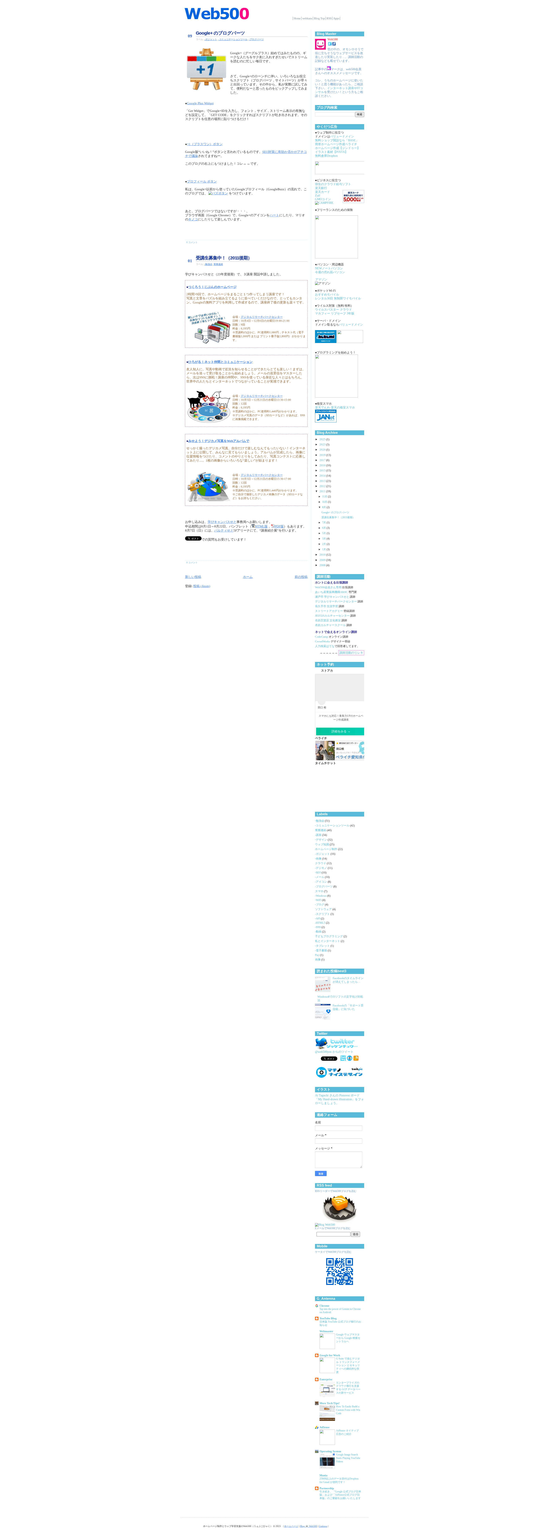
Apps (336, 18)
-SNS (318, 927)
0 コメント (192, 242)
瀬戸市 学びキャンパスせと (332, 596)
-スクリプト (322, 914)
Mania (323, 1475)
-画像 (318, 858)
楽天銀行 (321, 188)
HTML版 (261, 526)
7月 (324, 522)
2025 (323, 439)
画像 (318, 959)
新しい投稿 (193, 577)
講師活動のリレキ (351, 652)
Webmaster (326, 1331)
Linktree (323, 1526)
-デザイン (321, 839)
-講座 (318, 835)
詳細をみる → (341, 731)
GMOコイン (323, 199)
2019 (323, 455)
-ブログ (320, 904)
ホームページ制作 (326, 849)
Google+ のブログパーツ (220, 33)
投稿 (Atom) (201, 586)
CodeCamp (321, 636)
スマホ (319, 891)
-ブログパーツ (256, 39)
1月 (324, 549)
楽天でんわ (322, 407)
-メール (320, 877)
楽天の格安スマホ (343, 407)
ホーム (248, 577)
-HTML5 (320, 922)
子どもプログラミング (329, 936)
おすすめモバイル (327, 294)
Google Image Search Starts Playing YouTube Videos (348, 1458)
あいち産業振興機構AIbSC (331, 592)
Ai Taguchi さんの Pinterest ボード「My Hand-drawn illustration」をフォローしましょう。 (339, 1099)
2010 (323, 554)
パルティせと (224, 530)
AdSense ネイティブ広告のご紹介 (347, 1432)
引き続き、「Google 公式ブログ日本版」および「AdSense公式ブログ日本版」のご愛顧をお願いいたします (340, 1495)
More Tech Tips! (329, 1403)
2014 (323, 475)
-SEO (318, 872)
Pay (317, 955)
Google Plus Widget (200, 103)
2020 (323, 449)
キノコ (193, 219)
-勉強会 (208, 264)
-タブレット (322, 945)
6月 (324, 527)
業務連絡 (218, 264)
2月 (324, 544)
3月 (324, 538)
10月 (325, 501)
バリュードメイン (342, 136)
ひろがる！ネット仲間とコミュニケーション (220, 362)
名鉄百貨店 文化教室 (328, 620)
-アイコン (321, 881)
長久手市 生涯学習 (326, 606)
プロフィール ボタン (202, 181)
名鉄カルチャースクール (330, 625)
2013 (323, 481)
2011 (323, 491)
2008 (323, 565)
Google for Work (330, 1355)
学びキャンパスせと (222, 522)
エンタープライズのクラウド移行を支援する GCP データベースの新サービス (348, 1387)
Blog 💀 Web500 (308, 1526)
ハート (274, 215)
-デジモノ (321, 868)
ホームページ (291, 1526)
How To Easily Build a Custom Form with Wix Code (348, 1410)
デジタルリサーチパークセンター (262, 316)
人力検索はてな (325, 646)
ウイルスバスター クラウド (333, 309)
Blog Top (319, 18)
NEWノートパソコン (329, 268)
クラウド (321, 863)
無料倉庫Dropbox (326, 155)
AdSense (325, 1427)
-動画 (318, 931)
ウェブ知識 (322, 844)
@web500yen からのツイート (334, 1051)
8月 (324, 507)
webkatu (307, 18)
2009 (323, 560)
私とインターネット (328, 941)
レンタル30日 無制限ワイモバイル (338, 298)
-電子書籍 (321, 950)
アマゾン (321, 279)
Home (297, 18)
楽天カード (322, 192)
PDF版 (279, 526)
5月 (324, 533)
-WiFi (318, 900)
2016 (323, 465)
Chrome (324, 1305)
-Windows (321, 895)
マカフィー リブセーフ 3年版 (334, 313)
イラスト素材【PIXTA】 (331, 152)
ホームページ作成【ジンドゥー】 (337, 148)
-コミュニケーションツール (232, 39)
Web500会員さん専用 (328, 587)
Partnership (327, 1488)
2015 (323, 470)
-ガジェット (210, 39)
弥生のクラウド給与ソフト (333, 184)
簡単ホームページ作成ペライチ (336, 144)
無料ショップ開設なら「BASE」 (337, 140)
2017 (323, 460)
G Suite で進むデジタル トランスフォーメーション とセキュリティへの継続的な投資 (348, 1365)
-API (318, 918)
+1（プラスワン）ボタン (205, 144)
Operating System (330, 1451)
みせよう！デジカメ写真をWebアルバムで (218, 441)
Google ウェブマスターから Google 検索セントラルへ (348, 1338)
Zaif (317, 195)
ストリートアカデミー (329, 611)
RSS (329, 18)
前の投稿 (301, 577)
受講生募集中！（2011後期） (224, 258)
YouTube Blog (328, 1318)
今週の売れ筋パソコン (330, 272)
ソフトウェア (323, 909)
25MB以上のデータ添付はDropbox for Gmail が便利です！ (339, 1480)
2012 (323, 486)
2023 (323, 444)
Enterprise (326, 1379)
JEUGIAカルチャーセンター (332, 615)
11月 (325, 496)
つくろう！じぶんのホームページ (212, 287)
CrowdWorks (322, 641)
